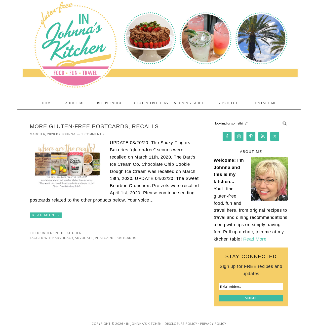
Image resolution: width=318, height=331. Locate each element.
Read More (255, 239)
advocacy (64, 238)
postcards (126, 238)
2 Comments (92, 134)
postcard (104, 238)
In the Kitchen (68, 233)
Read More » (46, 215)
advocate (84, 238)
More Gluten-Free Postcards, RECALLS (94, 126)
